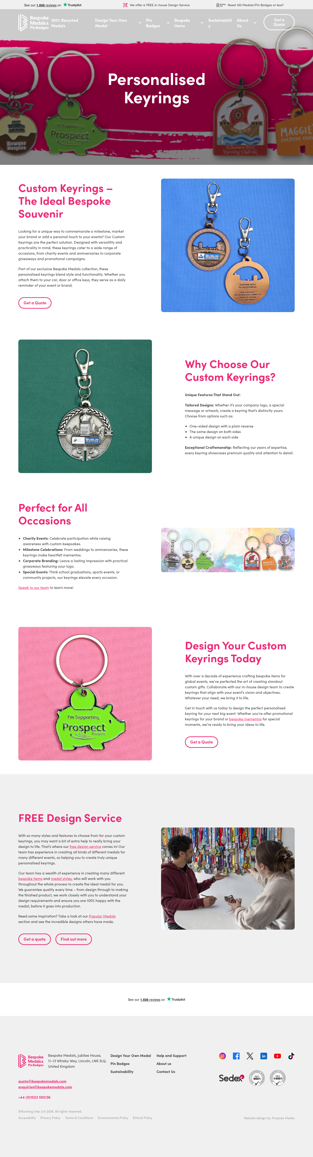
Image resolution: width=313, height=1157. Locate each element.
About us (163, 1063)
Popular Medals (102, 916)
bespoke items (30, 878)
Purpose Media (283, 1118)
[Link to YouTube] (277, 1057)
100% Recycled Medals (64, 22)
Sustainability (220, 22)
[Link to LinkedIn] (263, 1057)
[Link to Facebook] (236, 1057)
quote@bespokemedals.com (42, 1080)
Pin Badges (153, 22)
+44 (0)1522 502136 (34, 1097)
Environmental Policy (113, 1118)
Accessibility (27, 1118)
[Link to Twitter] (250, 1057)
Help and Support (171, 1055)
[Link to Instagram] (222, 1057)
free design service (85, 846)
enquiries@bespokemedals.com (45, 1086)
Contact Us (165, 1071)
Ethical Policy (142, 1118)
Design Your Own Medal (111, 22)
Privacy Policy (50, 1118)
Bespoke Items (182, 22)
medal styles (61, 878)
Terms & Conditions (79, 1118)
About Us (242, 22)
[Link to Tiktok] (291, 1057)
